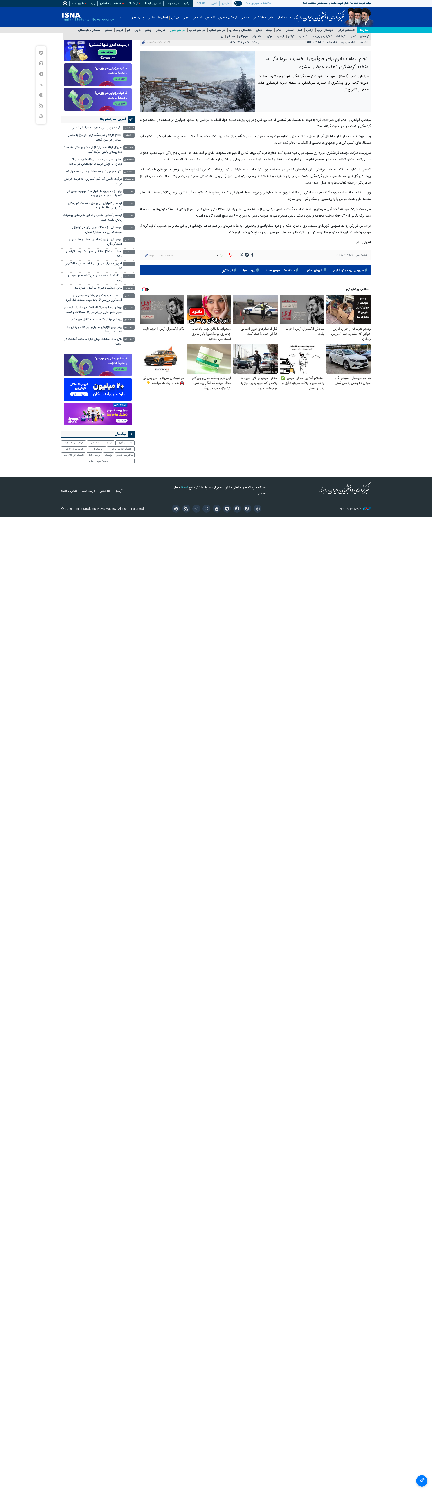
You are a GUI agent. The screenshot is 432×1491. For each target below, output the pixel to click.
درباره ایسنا (172, 3)
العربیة (213, 3)
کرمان (353, 36)
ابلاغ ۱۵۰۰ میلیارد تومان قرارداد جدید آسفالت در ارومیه (93, 341)
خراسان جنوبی (197, 30)
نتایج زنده (78, 3)
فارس (137, 30)
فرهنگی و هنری (227, 18)
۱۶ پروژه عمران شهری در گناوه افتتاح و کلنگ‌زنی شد (93, 266)
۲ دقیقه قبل (129, 128)
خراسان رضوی (177, 30)
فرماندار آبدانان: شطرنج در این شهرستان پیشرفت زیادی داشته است (92, 217)
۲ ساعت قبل (129, 319)
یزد (221, 36)
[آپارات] (175, 509)
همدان (231, 36)
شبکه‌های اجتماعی (111, 3)
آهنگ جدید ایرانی (121, 449)
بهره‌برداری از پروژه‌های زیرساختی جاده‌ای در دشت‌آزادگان (95, 241)
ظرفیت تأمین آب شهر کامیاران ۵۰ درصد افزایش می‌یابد (93, 181)
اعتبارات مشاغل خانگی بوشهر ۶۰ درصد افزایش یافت (94, 254)
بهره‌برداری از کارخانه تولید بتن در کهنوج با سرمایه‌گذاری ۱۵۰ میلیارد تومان (97, 229)
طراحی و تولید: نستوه (351, 509)
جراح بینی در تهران (74, 443)
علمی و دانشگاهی (262, 18)
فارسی (225, 3)
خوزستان (160, 30)
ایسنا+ (123, 18)
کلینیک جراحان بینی (73, 455)
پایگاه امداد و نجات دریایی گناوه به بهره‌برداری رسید (94, 278)
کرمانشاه (340, 36)
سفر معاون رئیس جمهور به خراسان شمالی (96, 127)
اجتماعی (197, 18)
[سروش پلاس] (236, 509)
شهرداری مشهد (314, 270)
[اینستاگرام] (195, 509)
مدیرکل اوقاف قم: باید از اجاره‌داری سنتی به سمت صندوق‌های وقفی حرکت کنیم (92, 149)
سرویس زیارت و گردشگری (348, 270)
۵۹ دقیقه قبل (129, 179)
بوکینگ (108, 455)
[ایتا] (246, 509)
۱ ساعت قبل (129, 191)
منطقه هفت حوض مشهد (280, 270)
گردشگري (227, 270)
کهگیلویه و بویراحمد (321, 36)
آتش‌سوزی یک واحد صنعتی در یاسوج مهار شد (93, 171)
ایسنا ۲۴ (133, 3)
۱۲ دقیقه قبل (129, 147)
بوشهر (269, 30)
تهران (259, 30)
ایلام (278, 30)
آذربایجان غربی (325, 30)
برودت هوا (249, 270)
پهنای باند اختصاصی (101, 443)
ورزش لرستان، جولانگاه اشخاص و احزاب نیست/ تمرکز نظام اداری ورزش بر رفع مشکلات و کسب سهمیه (93, 310)
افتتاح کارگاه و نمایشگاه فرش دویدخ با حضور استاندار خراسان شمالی (95, 137)
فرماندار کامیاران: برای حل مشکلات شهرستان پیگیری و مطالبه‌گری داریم (95, 205)
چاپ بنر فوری (125, 443)
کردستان (364, 36)
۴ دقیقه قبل (129, 135)
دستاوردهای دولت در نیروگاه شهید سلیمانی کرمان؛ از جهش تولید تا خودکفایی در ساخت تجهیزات (95, 162)
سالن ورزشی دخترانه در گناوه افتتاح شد (98, 288)
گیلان (291, 36)
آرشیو (187, 3)
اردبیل (309, 30)
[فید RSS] (185, 509)
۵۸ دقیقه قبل (129, 171)
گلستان (303, 36)
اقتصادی (210, 18)
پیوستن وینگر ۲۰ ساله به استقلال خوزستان (96, 319)
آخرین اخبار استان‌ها (113, 119)
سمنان (108, 30)
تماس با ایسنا (153, 3)
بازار (93, 3)
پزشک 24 (97, 449)
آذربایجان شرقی (346, 30)
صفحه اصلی (284, 18)
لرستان (280, 36)
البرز (300, 30)
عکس (151, 18)
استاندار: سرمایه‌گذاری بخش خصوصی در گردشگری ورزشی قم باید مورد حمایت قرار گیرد (94, 297)
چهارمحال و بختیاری (240, 30)
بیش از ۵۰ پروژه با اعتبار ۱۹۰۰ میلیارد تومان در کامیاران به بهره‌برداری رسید (94, 193)
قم (128, 30)
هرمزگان (243, 36)
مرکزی (269, 36)
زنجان (148, 30)
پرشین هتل (94, 455)
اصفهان (290, 30)
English (200, 3)
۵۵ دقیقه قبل (129, 159)
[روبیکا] (256, 509)
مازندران (256, 36)
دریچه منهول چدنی (98, 461)
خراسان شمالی (217, 30)
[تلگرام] (226, 509)
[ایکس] (205, 509)
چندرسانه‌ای (137, 18)
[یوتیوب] (215, 509)
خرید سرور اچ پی (74, 449)
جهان (186, 18)
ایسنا (320, 14)
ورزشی (175, 18)
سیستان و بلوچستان (89, 30)
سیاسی (245, 18)
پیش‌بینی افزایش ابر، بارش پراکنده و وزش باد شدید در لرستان (94, 329)
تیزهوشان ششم (124, 455)
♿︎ (422, 1481)
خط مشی (105, 491)
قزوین (119, 30)
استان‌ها (163, 18)
